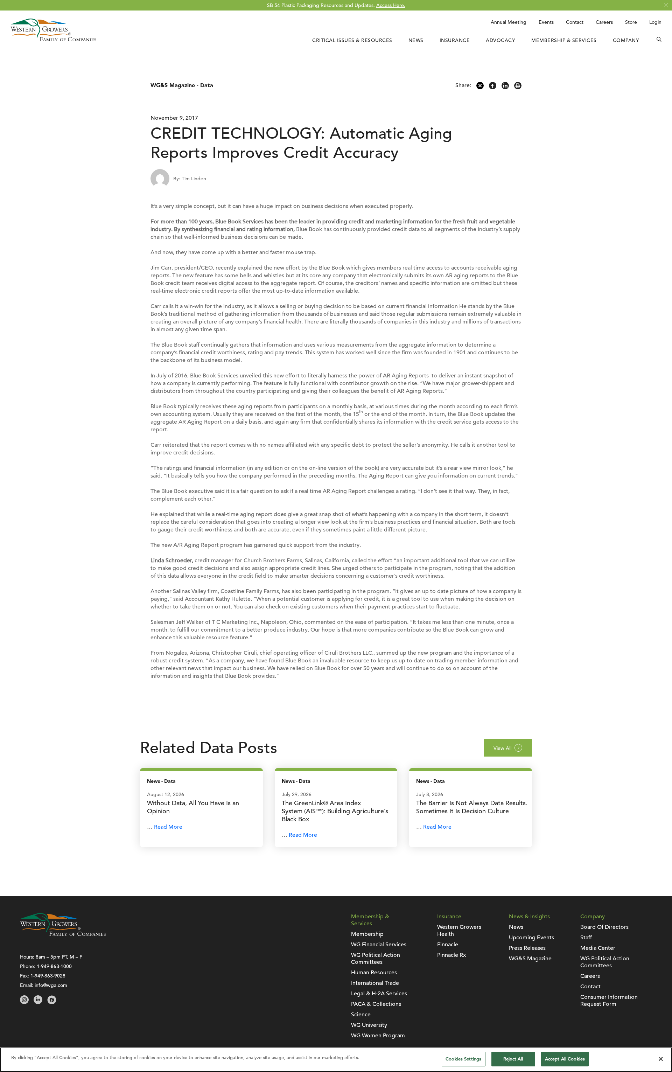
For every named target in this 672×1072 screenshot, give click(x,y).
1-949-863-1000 (54, 966)
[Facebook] (492, 87)
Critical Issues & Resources (352, 40)
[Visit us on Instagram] (24, 1002)
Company (626, 40)
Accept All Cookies (565, 1059)
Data (206, 85)
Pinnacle (447, 944)
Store (631, 22)
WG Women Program (378, 1035)
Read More (168, 826)
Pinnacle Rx (451, 955)
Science (361, 1014)
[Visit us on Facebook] (51, 1002)
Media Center (597, 948)
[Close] (660, 1058)
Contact (574, 22)
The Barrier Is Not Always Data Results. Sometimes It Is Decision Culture (471, 807)
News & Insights (529, 916)
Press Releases (527, 948)
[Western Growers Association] (53, 39)
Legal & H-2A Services (379, 993)
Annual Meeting (508, 22)
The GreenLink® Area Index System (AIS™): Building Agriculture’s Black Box (335, 811)
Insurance (455, 40)
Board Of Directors (604, 927)
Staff (586, 937)
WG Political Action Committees (375, 959)
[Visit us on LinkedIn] (38, 1002)
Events (546, 22)
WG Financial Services (378, 944)
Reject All (513, 1059)
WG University (369, 1025)
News (416, 40)
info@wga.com (51, 985)
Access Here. (390, 5)
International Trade (375, 983)
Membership (367, 934)
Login (655, 22)
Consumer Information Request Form (609, 1001)
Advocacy (500, 40)
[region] (336, 1059)
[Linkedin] (505, 87)
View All (502, 748)
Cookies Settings (463, 1059)
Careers (604, 22)
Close (666, 5)
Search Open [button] (659, 40)
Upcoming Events (531, 937)
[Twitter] (480, 87)
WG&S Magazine (172, 85)
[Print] (518, 87)
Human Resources (374, 972)
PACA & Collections (376, 1004)
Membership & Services (564, 40)
